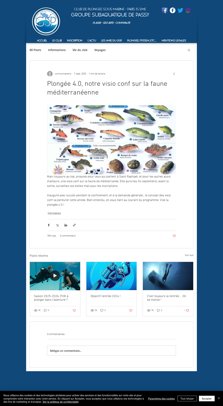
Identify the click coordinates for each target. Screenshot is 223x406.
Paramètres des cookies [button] (161, 398)
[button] (57, 40)
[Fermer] (219, 398)
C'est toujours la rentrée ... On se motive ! (166, 298)
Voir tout (189, 255)
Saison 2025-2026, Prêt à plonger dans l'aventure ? (51, 298)
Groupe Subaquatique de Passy (110, 15)
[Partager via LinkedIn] (65, 225)
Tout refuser (187, 398)
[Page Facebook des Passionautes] (172, 10)
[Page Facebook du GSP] (165, 10)
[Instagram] (188, 10)
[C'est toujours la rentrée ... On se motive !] (168, 276)
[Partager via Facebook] (48, 225)
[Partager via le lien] (74, 225)
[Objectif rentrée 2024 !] (111, 276)
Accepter (207, 398)
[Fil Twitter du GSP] (180, 10)
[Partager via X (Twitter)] (57, 225)
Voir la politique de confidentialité (61, 401)
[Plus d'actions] (174, 74)
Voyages (100, 50)
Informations (57, 50)
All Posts (35, 50)
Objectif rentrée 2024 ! (106, 296)
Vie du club (80, 50)
